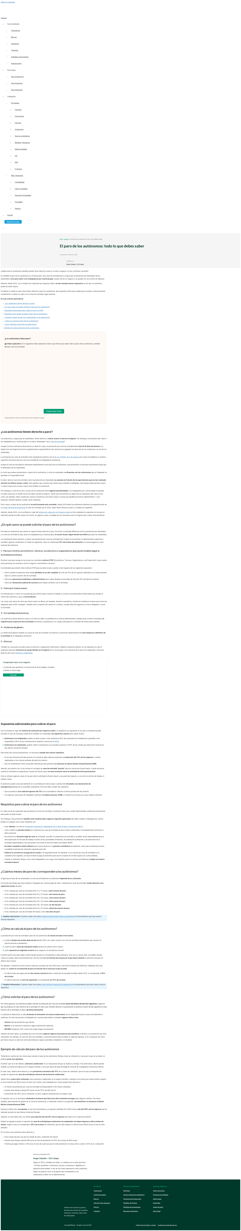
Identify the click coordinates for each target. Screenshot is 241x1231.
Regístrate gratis (13, 222)
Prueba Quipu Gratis (53, 411)
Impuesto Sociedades (23, 195)
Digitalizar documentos (20, 57)
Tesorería (14, 50)
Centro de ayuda (158, 1191)
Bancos (14, 37)
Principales (15, 103)
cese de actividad (57, 442)
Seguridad (156, 1203)
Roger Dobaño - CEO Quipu (75, 264)
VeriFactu (126, 1191)
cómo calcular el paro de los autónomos (57, 984)
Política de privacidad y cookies (146, 1225)
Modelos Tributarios (22, 143)
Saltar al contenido (8, 2)
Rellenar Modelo (21, 149)
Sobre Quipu (157, 1199)
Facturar (18, 123)
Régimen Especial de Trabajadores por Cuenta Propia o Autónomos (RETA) (55, 827)
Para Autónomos (17, 77)
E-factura (18, 169)
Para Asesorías (16, 90)
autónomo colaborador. (24, 653)
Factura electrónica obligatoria (133, 1195)
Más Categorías (17, 176)
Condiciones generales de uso (167, 1225)
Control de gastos (100, 1195)
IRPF (16, 162)
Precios (10, 215)
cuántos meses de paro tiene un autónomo (57, 916)
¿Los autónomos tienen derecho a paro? (20, 303)
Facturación (15, 31)
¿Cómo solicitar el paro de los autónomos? (21, 324)
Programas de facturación (132, 1199)
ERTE (57, 741)
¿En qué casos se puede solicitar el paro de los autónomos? (27, 307)
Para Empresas (16, 83)
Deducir (18, 209)
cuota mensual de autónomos (14, 508)
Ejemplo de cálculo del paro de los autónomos (22, 328)
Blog (61, 239)
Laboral (66, 239)
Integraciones (16, 64)
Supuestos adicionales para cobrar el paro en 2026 (24, 310)
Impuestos (15, 44)
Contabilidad (19, 182)
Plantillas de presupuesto (131, 1207)
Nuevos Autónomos (22, 136)
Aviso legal (156, 1211)
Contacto (97, 1211)
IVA (16, 156)
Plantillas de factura (130, 1203)
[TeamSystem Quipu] (16, 8)
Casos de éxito (158, 1207)
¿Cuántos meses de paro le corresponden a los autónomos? (27, 317)
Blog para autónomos (130, 1211)
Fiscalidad (18, 202)
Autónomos (19, 129)
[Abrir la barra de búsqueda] (3, 13)
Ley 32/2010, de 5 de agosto (67, 457)
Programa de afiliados (160, 1195)
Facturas (18, 110)
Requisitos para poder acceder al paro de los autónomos (26, 314)
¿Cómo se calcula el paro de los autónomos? (21, 321)
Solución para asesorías (102, 1203)
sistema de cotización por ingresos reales (54, 512)
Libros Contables (21, 189)
